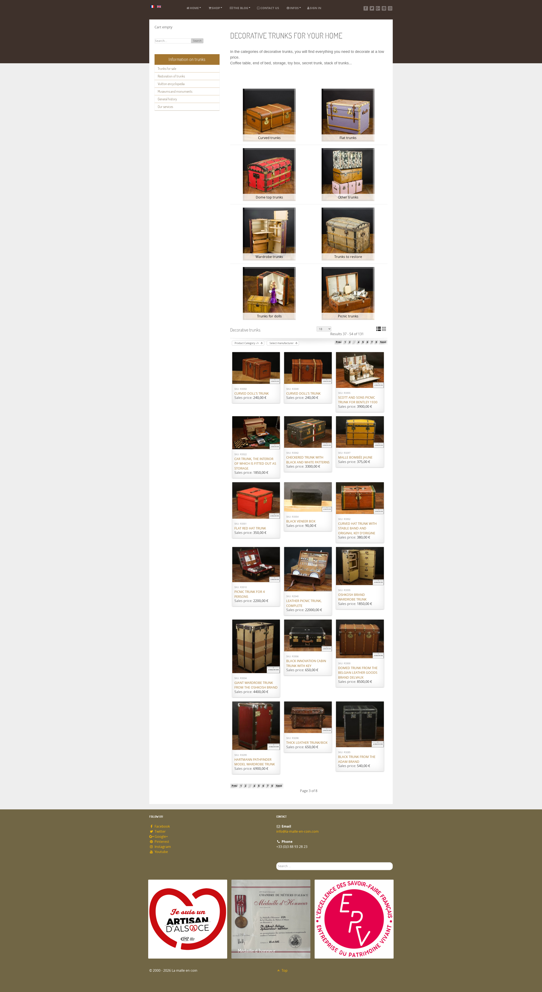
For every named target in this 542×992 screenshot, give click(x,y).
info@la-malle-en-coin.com (297, 831)
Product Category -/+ (247, 343)
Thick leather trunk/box (307, 743)
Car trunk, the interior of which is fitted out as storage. (255, 463)
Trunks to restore (348, 257)
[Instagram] (390, 8)
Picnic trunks (348, 316)
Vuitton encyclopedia (171, 84)
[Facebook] (366, 8)
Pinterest (161, 842)
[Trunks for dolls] (269, 293)
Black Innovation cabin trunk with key (306, 663)
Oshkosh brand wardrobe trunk (352, 597)
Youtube (161, 852)
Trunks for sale (167, 68)
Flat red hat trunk (250, 528)
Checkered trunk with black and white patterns (307, 460)
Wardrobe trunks (269, 257)
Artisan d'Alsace (170, 950)
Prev (339, 342)
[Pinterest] (384, 8)
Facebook (162, 826)
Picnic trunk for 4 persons (249, 594)
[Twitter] (372, 8)
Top (284, 971)
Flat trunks (348, 138)
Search (197, 40)
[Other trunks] (348, 174)
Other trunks (348, 197)
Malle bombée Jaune (355, 457)
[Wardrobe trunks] (269, 234)
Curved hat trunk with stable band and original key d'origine (357, 528)
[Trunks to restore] (348, 234)
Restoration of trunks (171, 76)
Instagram (162, 847)
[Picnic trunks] (348, 293)
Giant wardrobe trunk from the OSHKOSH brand (256, 685)
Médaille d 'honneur (257, 950)
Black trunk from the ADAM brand (356, 759)
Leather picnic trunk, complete (304, 603)
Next (383, 342)
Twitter (160, 831)
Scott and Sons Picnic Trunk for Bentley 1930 (357, 400)
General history (167, 99)
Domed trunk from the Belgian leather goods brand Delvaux (357, 672)
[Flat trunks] (348, 115)
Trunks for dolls (269, 316)
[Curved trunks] (269, 115)
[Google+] (378, 8)
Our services (165, 107)
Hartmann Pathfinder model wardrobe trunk (254, 762)
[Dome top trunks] (269, 174)
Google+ (161, 837)
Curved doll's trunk (251, 393)
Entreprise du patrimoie (344, 950)
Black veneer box (300, 521)
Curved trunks (269, 138)
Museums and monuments (175, 91)
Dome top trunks (269, 197)
